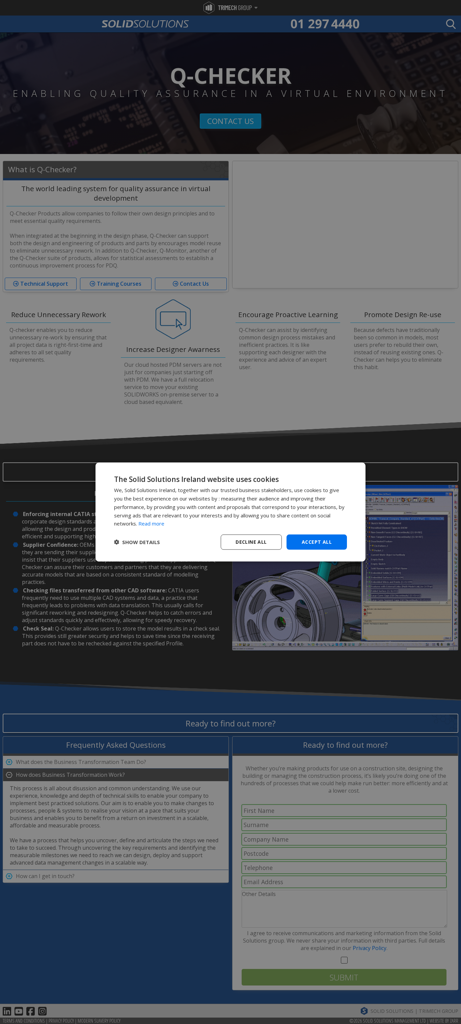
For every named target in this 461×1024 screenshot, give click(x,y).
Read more (151, 523)
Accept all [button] (317, 542)
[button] (137, 542)
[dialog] (230, 512)
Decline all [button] (251, 542)
